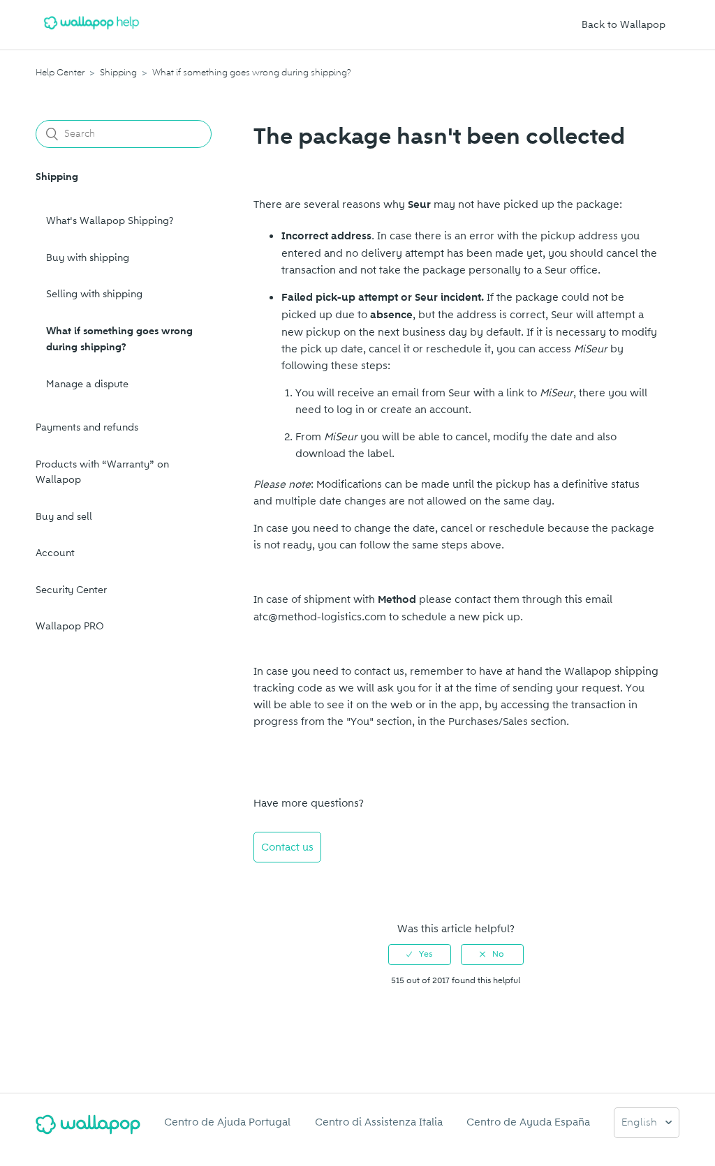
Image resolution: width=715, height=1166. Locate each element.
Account (55, 553)
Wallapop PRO (70, 626)
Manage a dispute (87, 384)
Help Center (60, 72)
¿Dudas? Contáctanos (314, 884)
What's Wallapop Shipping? (109, 221)
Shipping (118, 72)
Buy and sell (64, 516)
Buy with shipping (87, 258)
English (640, 1123)
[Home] (91, 32)
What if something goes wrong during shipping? (251, 72)
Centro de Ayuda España (528, 1122)
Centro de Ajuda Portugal (227, 1122)
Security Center (71, 590)
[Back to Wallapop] (88, 1130)
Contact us (287, 847)
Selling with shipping (94, 294)
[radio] (419, 954)
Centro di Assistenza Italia (379, 1122)
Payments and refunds (87, 427)
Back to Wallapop (623, 24)
